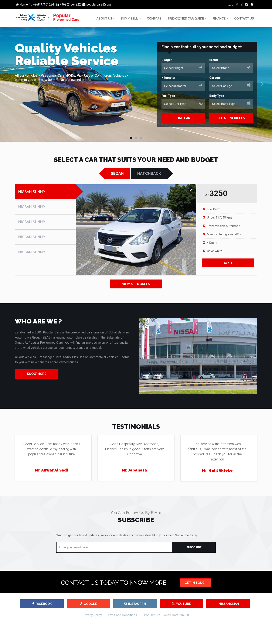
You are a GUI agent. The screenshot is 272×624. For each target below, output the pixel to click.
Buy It (228, 263)
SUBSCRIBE (194, 547)
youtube (183, 604)
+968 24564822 (70, 4)
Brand (213, 60)
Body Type (216, 95)
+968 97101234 (43, 4)
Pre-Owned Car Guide (186, 18)
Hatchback (149, 173)
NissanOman (229, 604)
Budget (167, 60)
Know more (36, 374)
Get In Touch (196, 582)
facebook (43, 604)
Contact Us (244, 18)
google (90, 604)
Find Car (183, 118)
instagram (137, 604)
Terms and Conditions (121, 615)
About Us (104, 18)
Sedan (117, 173)
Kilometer (169, 77)
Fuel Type (168, 95)
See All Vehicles (231, 118)
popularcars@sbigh (99, 4)
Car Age (215, 77)
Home (24, 4)
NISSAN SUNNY (31, 191)
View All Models (136, 284)
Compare (154, 18)
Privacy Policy (92, 615)
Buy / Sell (129, 18)
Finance (219, 18)
